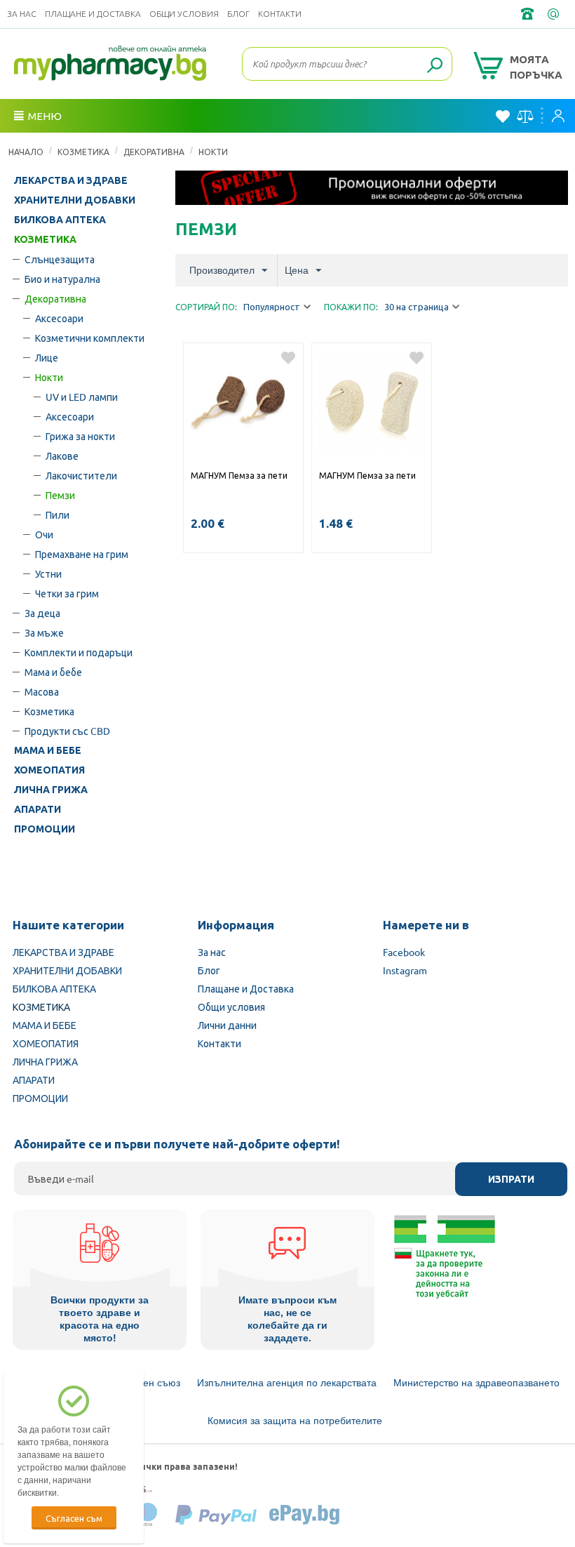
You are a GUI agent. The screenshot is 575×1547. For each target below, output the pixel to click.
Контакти (280, 13)
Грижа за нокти (80, 436)
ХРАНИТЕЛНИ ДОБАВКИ (74, 200)
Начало (25, 151)
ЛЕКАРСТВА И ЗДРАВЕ (71, 180)
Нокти (213, 151)
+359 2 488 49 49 (529, 14)
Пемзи (60, 495)
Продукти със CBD (67, 730)
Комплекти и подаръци (79, 652)
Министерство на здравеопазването (476, 1382)
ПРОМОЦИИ (44, 829)
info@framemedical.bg (554, 14)
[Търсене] (435, 66)
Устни (48, 573)
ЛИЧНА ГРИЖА (51, 789)
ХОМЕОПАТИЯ (49, 770)
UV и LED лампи (82, 396)
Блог (238, 13)
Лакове (62, 455)
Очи (44, 534)
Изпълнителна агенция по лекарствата (287, 1382)
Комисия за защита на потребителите (295, 1420)
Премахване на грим (81, 553)
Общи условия (184, 13)
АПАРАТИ (37, 809)
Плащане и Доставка (93, 13)
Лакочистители (81, 475)
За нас (21, 13)
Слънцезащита (60, 259)
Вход (561, 116)
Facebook (404, 951)
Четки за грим (67, 593)
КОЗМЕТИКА (83, 151)
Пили (57, 514)
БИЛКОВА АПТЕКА (60, 219)
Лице (46, 357)
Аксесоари (59, 318)
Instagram (405, 970)
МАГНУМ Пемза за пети (239, 475)
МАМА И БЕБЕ (47, 750)
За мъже (44, 632)
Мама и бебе (53, 671)
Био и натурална (62, 278)
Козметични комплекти (89, 337)
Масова (42, 691)
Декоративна (153, 151)
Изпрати (511, 1179)
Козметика (49, 711)
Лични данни (227, 1024)
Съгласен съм (74, 1518)
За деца (42, 612)
